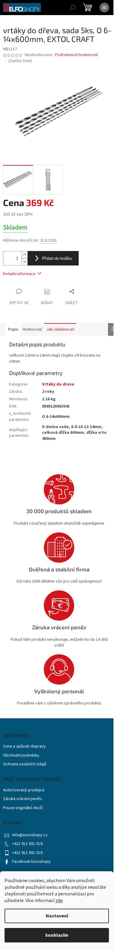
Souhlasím (56, 935)
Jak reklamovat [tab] (60, 329)
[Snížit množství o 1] (24, 261)
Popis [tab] (13, 329)
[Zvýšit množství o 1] (24, 254)
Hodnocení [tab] (32, 329)
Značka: (20, 61)
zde (59, 900)
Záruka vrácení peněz (22, 799)
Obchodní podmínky (21, 755)
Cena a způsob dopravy (24, 746)
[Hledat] (73, 8)
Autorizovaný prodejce (23, 790)
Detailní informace (19, 274)
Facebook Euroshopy (31, 862)
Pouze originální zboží (23, 808)
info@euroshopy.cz (30, 835)
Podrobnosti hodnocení (76, 55)
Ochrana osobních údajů (24, 764)
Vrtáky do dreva (58, 384)
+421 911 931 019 (27, 844)
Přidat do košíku (57, 258)
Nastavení (57, 916)
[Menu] (104, 8)
